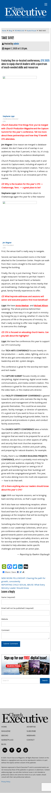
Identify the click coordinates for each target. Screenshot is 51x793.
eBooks (4, 735)
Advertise (31, 726)
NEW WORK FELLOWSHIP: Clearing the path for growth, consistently (23, 580)
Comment (5, 630)
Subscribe (31, 731)
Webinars (31, 735)
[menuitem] (4, 750)
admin (16, 43)
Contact (30, 740)
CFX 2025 (45, 60)
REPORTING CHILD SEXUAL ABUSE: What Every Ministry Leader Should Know (23, 586)
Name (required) (8, 597)
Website (4, 619)
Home (4, 726)
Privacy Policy (5, 782)
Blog (3, 744)
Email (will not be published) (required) (17, 608)
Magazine (5, 731)
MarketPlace (7, 740)
